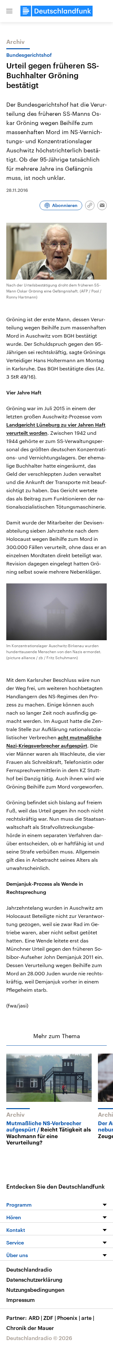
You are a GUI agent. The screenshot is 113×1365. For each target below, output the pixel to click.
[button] (9, 11)
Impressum (20, 1300)
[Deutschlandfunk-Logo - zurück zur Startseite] (56, 11)
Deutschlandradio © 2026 (39, 1338)
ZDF (49, 1318)
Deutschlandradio (29, 1269)
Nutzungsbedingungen (35, 1289)
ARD (35, 1318)
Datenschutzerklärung (34, 1279)
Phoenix (68, 1318)
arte (87, 1318)
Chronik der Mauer (30, 1328)
